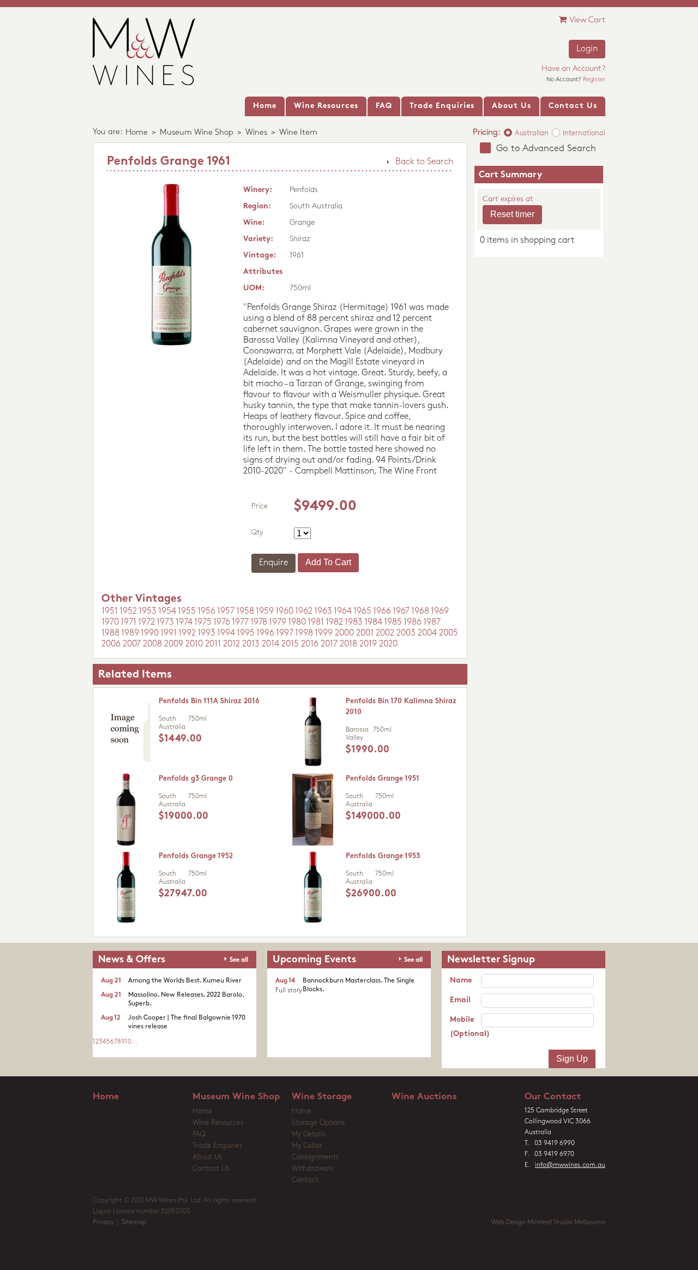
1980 (297, 622)
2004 (427, 633)
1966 (382, 611)
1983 (354, 622)
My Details (309, 1134)
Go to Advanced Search (546, 148)
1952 (128, 611)
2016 (309, 644)
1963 (323, 611)
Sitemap (134, 1222)
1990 (150, 633)
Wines (256, 133)
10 (128, 1042)
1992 (187, 633)
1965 (362, 611)
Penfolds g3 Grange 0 (196, 778)
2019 (368, 644)
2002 (385, 633)
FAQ (199, 1134)
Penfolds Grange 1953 (383, 856)
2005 (448, 633)
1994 (226, 633)
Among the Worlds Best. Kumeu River (185, 981)
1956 (206, 611)
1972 (146, 622)
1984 (373, 622)
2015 (290, 644)
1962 (303, 611)
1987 (432, 622)
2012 (231, 644)
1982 (334, 622)
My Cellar (307, 1145)
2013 (251, 644)
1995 (246, 633)
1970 (110, 622)
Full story (288, 990)
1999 (324, 633)
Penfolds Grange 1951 (382, 778)
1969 (440, 611)
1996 (265, 633)
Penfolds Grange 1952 (196, 856)
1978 (258, 622)
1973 (165, 622)
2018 (348, 644)
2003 (406, 633)
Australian (532, 133)
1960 (284, 611)
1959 (265, 611)
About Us (207, 1157)
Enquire (273, 563)
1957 (225, 611)
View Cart (587, 20)
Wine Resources (218, 1123)
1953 (148, 611)
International (584, 133)
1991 (168, 633)
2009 (173, 644)
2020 (388, 644)
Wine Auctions (424, 1096)
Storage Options (318, 1123)
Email (460, 1000)
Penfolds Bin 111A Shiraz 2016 (209, 701)
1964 (343, 611)
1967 (401, 611)
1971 (128, 622)
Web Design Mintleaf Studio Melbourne (548, 1222)
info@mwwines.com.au (570, 1165)
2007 (132, 644)
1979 (277, 622)
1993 (206, 633)
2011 (213, 644)
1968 (420, 611)
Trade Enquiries (217, 1145)
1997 (284, 633)
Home (136, 133)
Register (594, 80)
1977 (240, 622)
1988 (110, 633)
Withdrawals (312, 1168)
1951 (109, 611)
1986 (413, 622)
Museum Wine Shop (196, 133)
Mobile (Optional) (465, 1027)
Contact (305, 1180)
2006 (111, 644)
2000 (344, 633)
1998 (304, 633)
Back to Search (424, 162)
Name (461, 981)
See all (239, 960)
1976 (221, 622)
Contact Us (211, 1168)
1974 (184, 622)
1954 (167, 611)
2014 (270, 644)
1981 (316, 622)
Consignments (315, 1157)
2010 (194, 644)
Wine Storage (322, 1096)
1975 (203, 622)
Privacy (103, 1222)
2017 (329, 644)
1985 (393, 622)
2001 (365, 633)
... (134, 1042)
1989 (130, 633)
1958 (245, 611)
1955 (187, 611)
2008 (152, 644)
